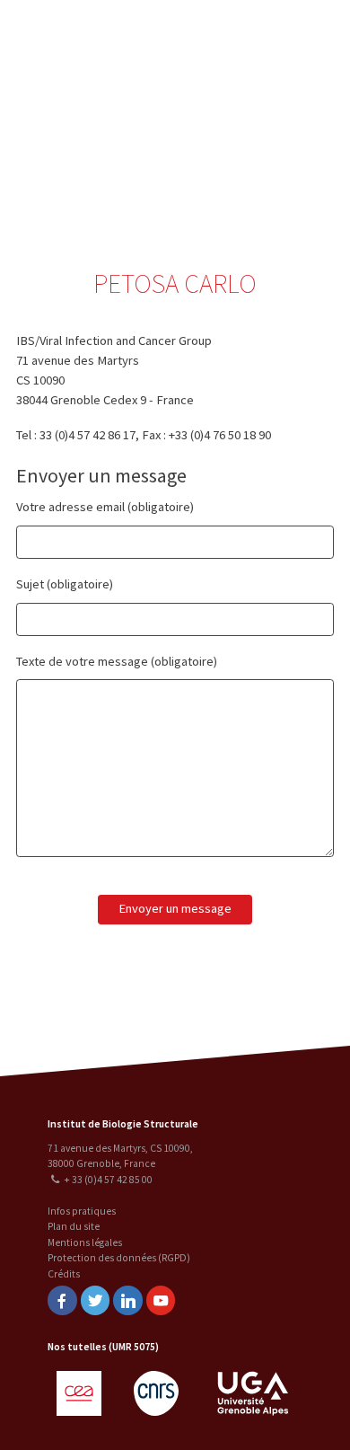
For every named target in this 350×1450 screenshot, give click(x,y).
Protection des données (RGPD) (119, 1257)
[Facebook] (62, 1300)
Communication (262, 140)
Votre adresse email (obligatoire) (105, 507)
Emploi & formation (262, 175)
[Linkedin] (127, 1300)
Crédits (64, 1274)
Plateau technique (262, 104)
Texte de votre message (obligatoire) (116, 661)
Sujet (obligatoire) (64, 584)
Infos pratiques (82, 1211)
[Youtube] (160, 1300)
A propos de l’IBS (259, 33)
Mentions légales (85, 1242)
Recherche (262, 68)
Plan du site (74, 1226)
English (106, 118)
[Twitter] (95, 1300)
